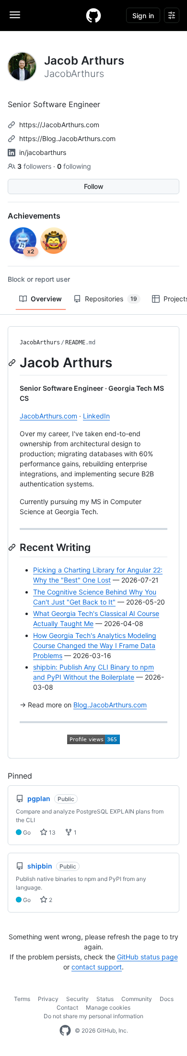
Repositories (111, 299)
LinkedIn (96, 416)
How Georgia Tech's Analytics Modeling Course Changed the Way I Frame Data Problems (94, 645)
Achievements (34, 215)
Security (77, 998)
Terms (22, 998)
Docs (167, 998)
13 (51, 832)
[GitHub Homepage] (65, 1030)
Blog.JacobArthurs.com (110, 705)
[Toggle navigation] (15, 15)
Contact (67, 1007)
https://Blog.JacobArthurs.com (67, 138)
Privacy (48, 998)
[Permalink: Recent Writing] (13, 547)
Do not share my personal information (93, 1016)
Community (136, 998)
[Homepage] (93, 15)
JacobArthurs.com (48, 416)
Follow (94, 186)
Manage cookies (108, 1007)
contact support (96, 967)
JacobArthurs (40, 342)
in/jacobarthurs (42, 152)
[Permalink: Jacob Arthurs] (13, 362)
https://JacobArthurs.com (59, 125)
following (74, 166)
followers (35, 166)
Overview (46, 299)
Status (105, 998)
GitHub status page (147, 957)
